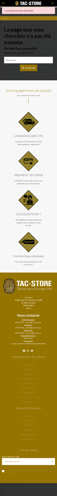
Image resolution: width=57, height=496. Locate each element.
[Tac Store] (28, 3)
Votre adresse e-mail (10, 457)
